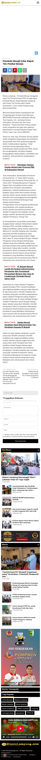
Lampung (35, 708)
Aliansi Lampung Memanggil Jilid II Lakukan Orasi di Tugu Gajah (18, 478)
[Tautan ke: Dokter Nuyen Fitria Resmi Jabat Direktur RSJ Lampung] (6, 524)
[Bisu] (33, 737)
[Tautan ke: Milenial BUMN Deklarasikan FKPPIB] (6, 501)
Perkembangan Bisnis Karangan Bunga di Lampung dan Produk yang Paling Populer (25, 585)
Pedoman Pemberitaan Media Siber (14, 755)
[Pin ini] (15, 70)
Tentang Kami (6, 753)
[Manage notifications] (5, 755)
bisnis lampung (21, 704)
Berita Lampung (7, 704)
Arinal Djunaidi (7, 700)
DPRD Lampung (23, 708)
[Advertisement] (20, 27)
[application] (20, 728)
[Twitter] (36, 53)
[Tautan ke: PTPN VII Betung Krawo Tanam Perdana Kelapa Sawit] (6, 598)
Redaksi (32, 755)
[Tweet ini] (10, 70)
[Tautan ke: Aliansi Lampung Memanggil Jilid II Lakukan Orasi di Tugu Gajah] (20, 463)
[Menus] (38, 2)
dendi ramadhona (8, 708)
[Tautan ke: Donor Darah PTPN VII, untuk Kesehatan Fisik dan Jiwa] (6, 609)
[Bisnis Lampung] (11, 2)
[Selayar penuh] (37, 737)
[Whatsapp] (19, 70)
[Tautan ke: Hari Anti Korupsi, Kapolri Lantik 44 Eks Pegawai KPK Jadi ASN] (6, 513)
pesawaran (20, 713)
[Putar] (4, 737)
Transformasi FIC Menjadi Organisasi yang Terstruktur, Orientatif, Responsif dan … (20, 574)
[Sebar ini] (5, 70)
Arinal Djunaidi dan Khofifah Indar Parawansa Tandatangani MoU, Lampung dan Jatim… (25, 488)
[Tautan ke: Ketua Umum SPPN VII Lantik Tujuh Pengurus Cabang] (6, 621)
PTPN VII (30, 713)
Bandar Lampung (21, 700)
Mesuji (16, 66)
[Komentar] (25, 70)
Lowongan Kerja (7, 713)
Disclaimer (17, 757)
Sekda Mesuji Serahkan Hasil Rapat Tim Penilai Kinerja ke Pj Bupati (30, 373)
